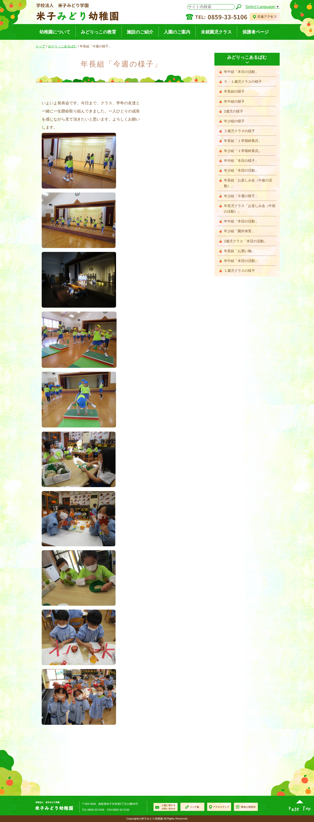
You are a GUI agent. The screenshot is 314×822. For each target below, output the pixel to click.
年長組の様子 (234, 91)
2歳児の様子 (233, 111)
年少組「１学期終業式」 (243, 151)
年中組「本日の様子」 (241, 161)
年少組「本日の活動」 (241, 170)
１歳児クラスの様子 (239, 271)
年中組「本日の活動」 (241, 72)
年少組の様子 (234, 121)
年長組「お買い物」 (239, 251)
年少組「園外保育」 (239, 231)
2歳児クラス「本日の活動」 (245, 241)
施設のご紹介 (140, 31)
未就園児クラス (216, 31)
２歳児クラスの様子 (239, 131)
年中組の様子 (234, 101)
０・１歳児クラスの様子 (243, 81)
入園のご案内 (177, 31)
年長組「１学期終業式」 (243, 141)
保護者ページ (255, 31)
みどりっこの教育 (98, 31)
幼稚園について (54, 31)
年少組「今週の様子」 (241, 196)
